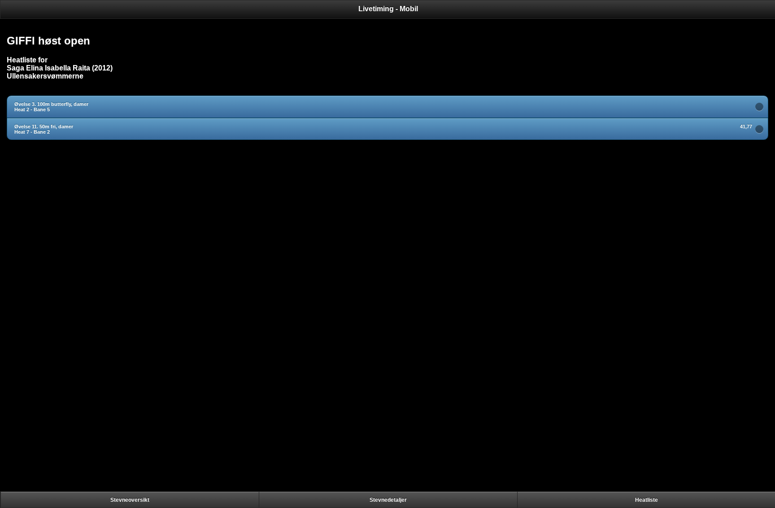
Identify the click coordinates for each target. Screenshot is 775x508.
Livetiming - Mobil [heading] (388, 9)
